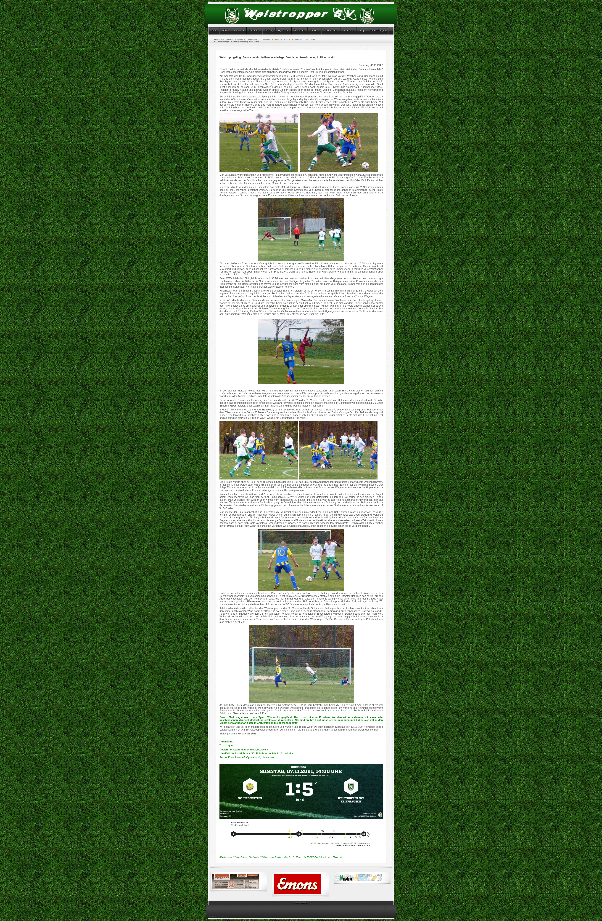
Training (269, 30)
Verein (313, 30)
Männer (237, 30)
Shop (361, 30)
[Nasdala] (359, 877)
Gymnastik (283, 30)
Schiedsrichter (331, 30)
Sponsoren (348, 30)
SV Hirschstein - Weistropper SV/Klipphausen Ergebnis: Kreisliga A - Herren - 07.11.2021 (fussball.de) (279, 857)
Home (214, 30)
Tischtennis (299, 30)
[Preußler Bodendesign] (235, 881)
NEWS (225, 30)
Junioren (253, 30)
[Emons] (297, 884)
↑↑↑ (385, 908)
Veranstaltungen (378, 30)
